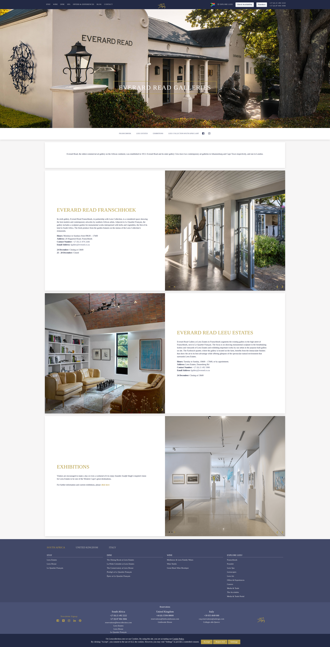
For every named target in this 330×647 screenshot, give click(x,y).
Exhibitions (158, 133)
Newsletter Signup (69, 616)
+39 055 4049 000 (211, 615)
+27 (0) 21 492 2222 (278, 3)
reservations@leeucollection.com (118, 622)
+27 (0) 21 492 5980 (201, 367)
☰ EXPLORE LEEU (225, 4)
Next (282, 286)
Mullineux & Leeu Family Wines (180, 560)
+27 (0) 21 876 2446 (81, 242)
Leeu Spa (230, 568)
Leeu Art (230, 576)
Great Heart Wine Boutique (178, 568)
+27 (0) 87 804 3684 (278, 6)
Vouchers (261, 4)
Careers (230, 584)
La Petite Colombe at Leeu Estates (120, 564)
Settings (234, 642)
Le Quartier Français (55, 568)
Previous (277, 286)
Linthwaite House (165, 622)
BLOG (99, 4)
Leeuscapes (231, 572)
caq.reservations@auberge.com (211, 619)
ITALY (112, 547)
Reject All (220, 642)
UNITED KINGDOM (87, 547)
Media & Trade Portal (235, 596)
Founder (230, 564)
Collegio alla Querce (211, 622)
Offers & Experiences (235, 580)
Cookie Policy (178, 639)
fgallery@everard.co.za (80, 245)
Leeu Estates (142, 133)
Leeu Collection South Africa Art (183, 133)
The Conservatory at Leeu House (120, 568)
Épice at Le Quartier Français (118, 576)
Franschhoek (125, 133)
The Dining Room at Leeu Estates (120, 560)
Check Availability (244, 4)
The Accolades (233, 592)
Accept (207, 642)
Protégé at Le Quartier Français (119, 572)
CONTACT (108, 4)
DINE (62, 4)
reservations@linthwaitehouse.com (165, 619)
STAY (48, 4)
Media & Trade (233, 588)
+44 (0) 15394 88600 (165, 615)
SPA (68, 4)
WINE (55, 4)
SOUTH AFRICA (56, 547)
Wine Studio (172, 564)
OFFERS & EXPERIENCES (83, 4)
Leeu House (51, 564)
